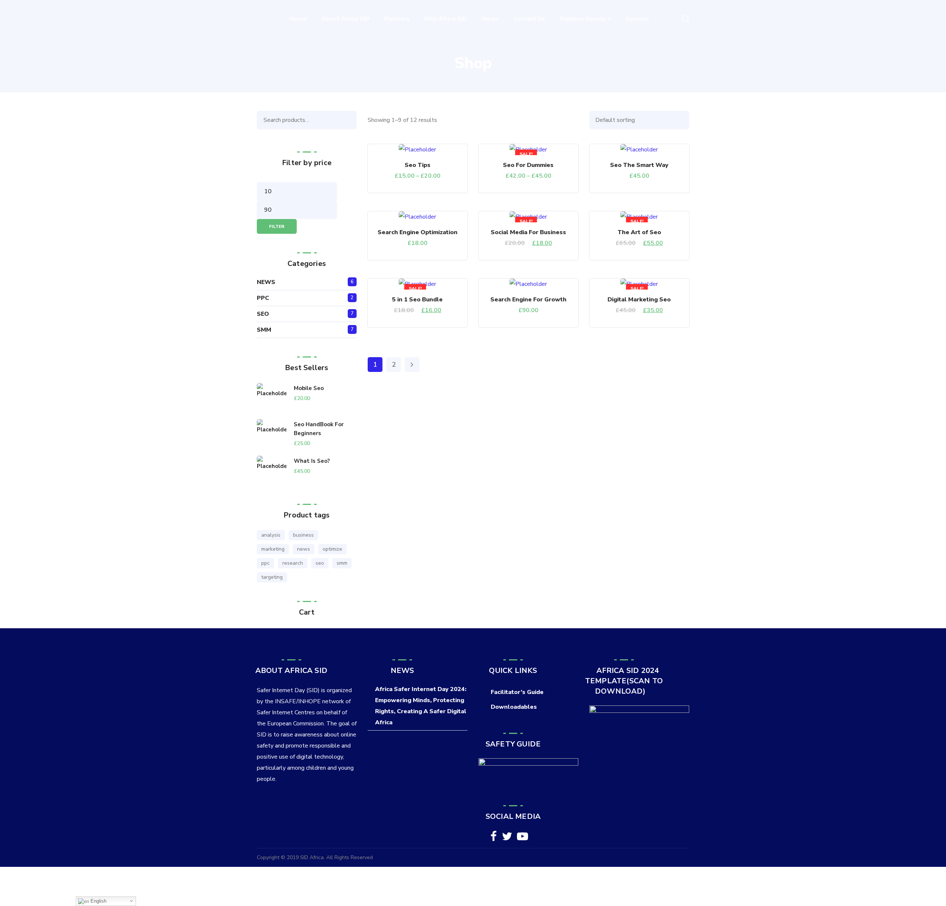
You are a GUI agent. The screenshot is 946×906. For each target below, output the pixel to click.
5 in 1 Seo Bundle (417, 299)
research (292, 563)
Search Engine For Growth (528, 299)
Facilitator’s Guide (517, 692)
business (303, 535)
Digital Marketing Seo (639, 299)
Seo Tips (418, 165)
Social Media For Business (528, 232)
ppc (265, 563)
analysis (270, 535)
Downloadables (514, 707)
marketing (273, 549)
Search (349, 120)
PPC (263, 298)
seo (320, 563)
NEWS (266, 282)
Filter (277, 226)
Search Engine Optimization (417, 232)
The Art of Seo (639, 232)
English (97, 901)
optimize (332, 549)
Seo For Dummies (528, 165)
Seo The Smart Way (639, 165)
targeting (272, 577)
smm (342, 563)
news (303, 549)
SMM (264, 330)
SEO (263, 314)
